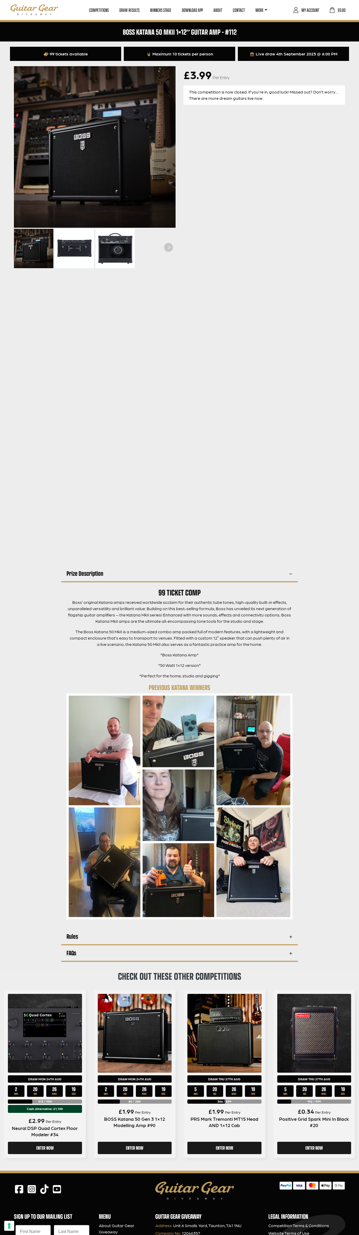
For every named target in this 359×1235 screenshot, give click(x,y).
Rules (72, 936)
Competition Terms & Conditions (298, 1225)
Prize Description (84, 573)
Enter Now (45, 1147)
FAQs (71, 952)
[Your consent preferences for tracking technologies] (9, 1226)
